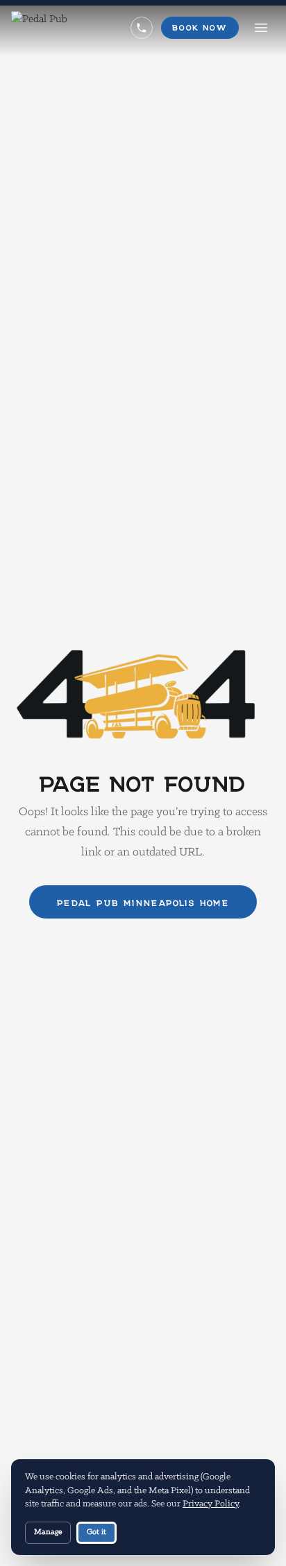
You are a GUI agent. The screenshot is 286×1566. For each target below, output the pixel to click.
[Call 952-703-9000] (142, 28)
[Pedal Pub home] (39, 27)
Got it (96, 1532)
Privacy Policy (211, 1504)
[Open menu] (261, 28)
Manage (48, 1532)
